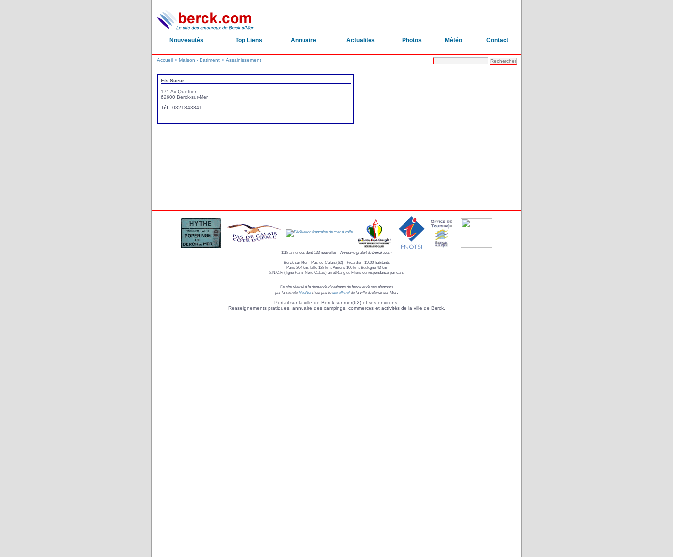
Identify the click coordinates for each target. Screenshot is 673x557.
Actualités (360, 40)
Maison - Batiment (199, 60)
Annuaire (303, 40)
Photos (412, 40)
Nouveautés (186, 40)
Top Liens (249, 40)
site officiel (341, 292)
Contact (497, 40)
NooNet (305, 292)
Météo (453, 40)
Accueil (165, 60)
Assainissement (243, 60)
